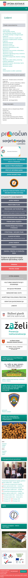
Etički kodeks (14, 277)
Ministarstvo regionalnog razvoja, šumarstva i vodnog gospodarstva (14, 54)
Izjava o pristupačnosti (14, 166)
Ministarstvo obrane (7, 44)
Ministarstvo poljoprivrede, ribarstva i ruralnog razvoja (14, 57)
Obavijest (4, 443)
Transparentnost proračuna (14, 160)
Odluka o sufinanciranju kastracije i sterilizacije (13, 379)
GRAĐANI (14, 264)
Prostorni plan (14, 205)
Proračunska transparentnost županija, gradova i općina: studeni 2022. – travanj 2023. (14, 481)
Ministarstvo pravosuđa (8, 45)
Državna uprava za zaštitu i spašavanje (12, 71)
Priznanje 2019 (7, 499)
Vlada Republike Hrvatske (9, 31)
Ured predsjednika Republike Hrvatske (12, 33)
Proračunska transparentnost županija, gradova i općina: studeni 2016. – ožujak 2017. (13, 488)
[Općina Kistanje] (14, 3)
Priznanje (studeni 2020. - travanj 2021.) (13, 497)
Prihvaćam (23, 571)
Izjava (3, 447)
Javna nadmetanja (14, 174)
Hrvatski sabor (6, 30)
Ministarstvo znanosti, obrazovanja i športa (13, 63)
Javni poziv (4, 410)
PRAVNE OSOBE (14, 269)
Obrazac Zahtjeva (6, 381)
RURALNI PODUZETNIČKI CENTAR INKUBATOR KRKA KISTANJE (14, 192)
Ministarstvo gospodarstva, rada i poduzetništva (11, 48)
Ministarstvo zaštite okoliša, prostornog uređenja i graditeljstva (12, 60)
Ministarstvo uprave (7, 66)
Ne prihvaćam (14, 571)
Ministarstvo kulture (7, 64)
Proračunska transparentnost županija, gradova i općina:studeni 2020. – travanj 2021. (13, 485)
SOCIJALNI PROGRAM (14, 289)
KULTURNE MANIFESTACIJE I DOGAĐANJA (14, 283)
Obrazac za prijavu (6, 411)
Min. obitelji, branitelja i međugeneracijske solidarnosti (13, 35)
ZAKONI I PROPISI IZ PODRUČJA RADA (14, 252)
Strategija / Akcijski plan (14, 232)
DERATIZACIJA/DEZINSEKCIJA (14, 301)
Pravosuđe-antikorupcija (14, 211)
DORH (4, 69)
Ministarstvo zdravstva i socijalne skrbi (12, 38)
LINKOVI (14, 306)
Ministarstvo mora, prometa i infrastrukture (13, 50)
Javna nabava (14, 200)
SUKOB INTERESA (14, 237)
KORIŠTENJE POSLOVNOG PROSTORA (14, 297)
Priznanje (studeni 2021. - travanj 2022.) (13, 495)
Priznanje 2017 (7, 501)
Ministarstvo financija (8, 42)
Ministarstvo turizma (8, 52)
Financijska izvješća (14, 221)
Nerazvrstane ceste (14, 293)
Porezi (14, 247)
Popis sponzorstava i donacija (14, 217)
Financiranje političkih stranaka (14, 227)
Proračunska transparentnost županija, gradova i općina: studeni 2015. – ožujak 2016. (13, 492)
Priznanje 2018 (16, 499)
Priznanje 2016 (16, 501)
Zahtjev (4, 445)
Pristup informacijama (14, 170)
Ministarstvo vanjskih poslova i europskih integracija (13, 40)
